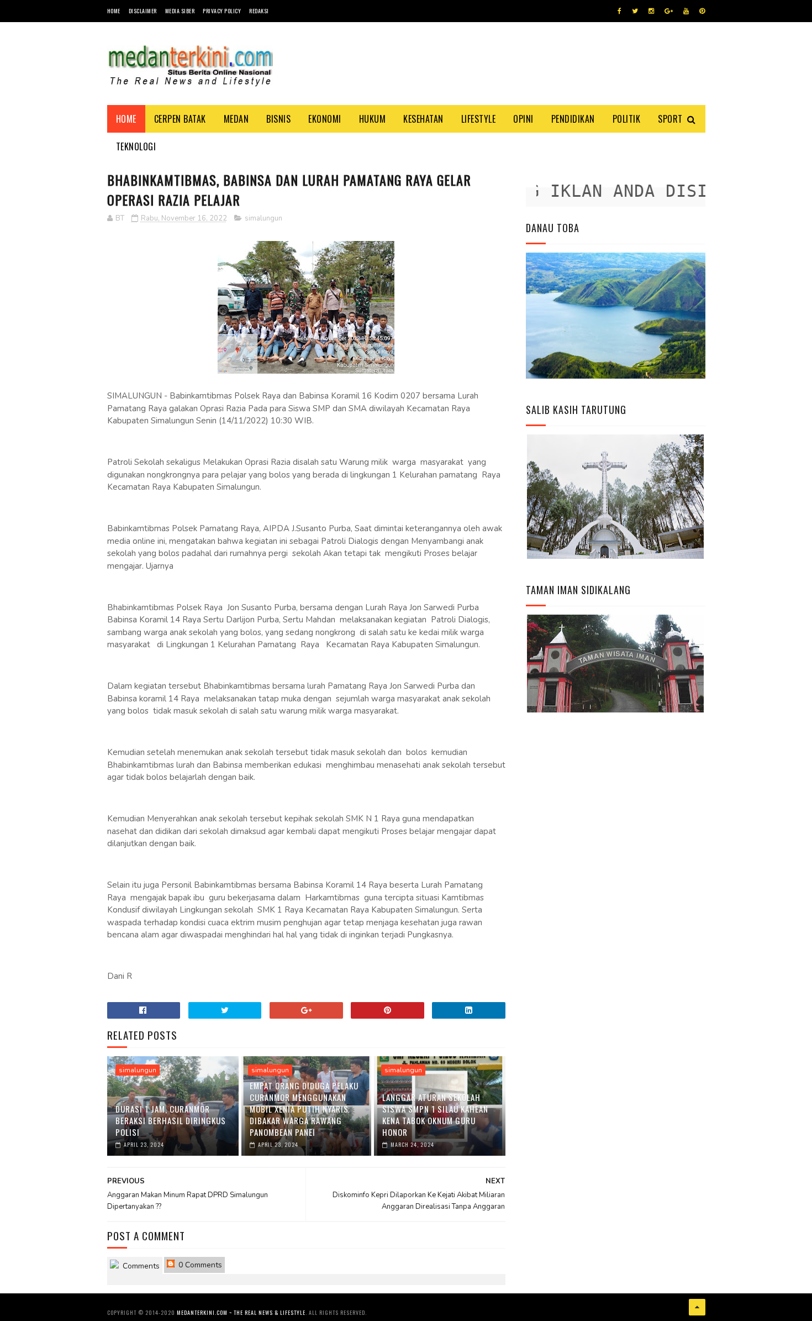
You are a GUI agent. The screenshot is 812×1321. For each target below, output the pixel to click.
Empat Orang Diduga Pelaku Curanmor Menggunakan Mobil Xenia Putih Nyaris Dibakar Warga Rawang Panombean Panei (304, 1108)
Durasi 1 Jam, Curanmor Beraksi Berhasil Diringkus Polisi (170, 1120)
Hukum (372, 118)
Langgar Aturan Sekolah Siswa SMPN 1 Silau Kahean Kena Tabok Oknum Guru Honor (435, 1114)
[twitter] (635, 11)
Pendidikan (573, 118)
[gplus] (669, 11)
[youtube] (686, 11)
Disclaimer (143, 11)
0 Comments (199, 1265)
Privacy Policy (222, 11)
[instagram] (651, 11)
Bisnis (278, 118)
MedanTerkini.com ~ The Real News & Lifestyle (241, 1312)
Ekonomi (324, 118)
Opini (523, 118)
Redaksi (259, 11)
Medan (236, 118)
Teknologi (136, 146)
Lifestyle (478, 118)
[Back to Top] (697, 1307)
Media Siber (180, 11)
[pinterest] (702, 11)
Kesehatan (423, 118)
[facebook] (619, 11)
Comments (140, 1266)
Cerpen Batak (180, 118)
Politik (627, 118)
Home (113, 11)
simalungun (263, 218)
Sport (670, 118)
